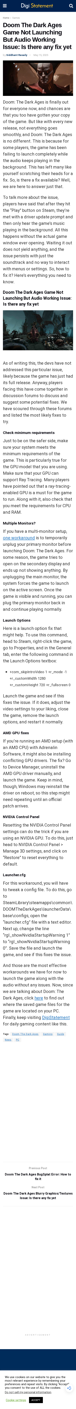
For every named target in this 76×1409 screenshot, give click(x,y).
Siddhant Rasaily (16, 55)
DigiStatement (56, 1017)
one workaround (19, 537)
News (8, 1039)
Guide (60, 1034)
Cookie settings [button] (16, 1400)
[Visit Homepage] (38, 6)
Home (6, 18)
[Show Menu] (5, 6)
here (38, 998)
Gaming (48, 1034)
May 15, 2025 (41, 55)
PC (17, 1039)
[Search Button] (71, 6)
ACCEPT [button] (36, 1400)
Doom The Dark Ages (25, 1034)
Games (16, 18)
